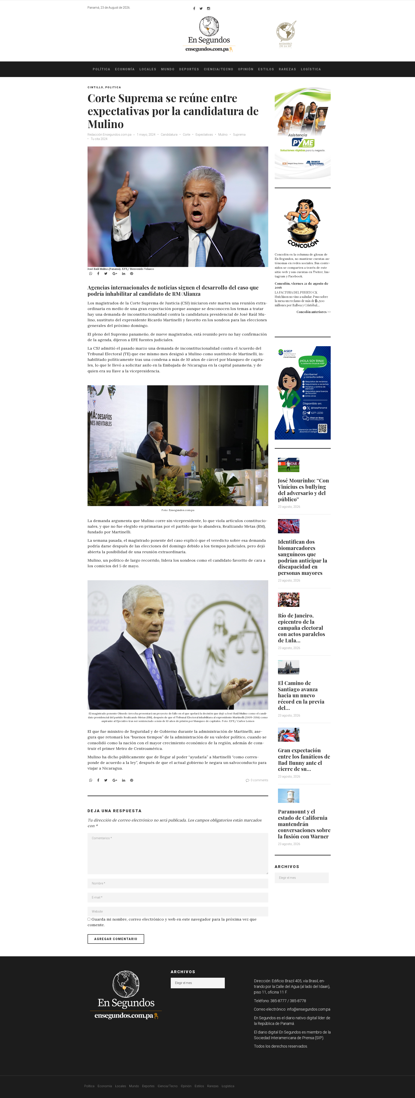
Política (101, 69)
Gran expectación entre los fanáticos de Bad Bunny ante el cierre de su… (304, 759)
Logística (311, 69)
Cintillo (95, 87)
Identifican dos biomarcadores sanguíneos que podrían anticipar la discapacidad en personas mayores (302, 557)
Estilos (266, 69)
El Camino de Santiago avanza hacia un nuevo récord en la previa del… (301, 695)
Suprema (239, 134)
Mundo (168, 69)
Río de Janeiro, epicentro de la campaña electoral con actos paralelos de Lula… (301, 628)
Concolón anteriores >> (314, 312)
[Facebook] (194, 8)
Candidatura (169, 134)
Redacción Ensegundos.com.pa (109, 134)
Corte (186, 134)
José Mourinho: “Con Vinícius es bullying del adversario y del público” (303, 489)
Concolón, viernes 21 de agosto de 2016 (301, 285)
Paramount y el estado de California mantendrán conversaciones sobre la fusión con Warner (304, 824)
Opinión (246, 69)
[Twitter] (201, 8)
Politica (113, 87)
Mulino (223, 134)
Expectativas (204, 134)
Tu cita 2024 (99, 139)
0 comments (259, 780)
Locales (147, 69)
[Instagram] (208, 8)
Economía (125, 69)
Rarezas (287, 69)
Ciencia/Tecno (218, 69)
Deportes (189, 69)
